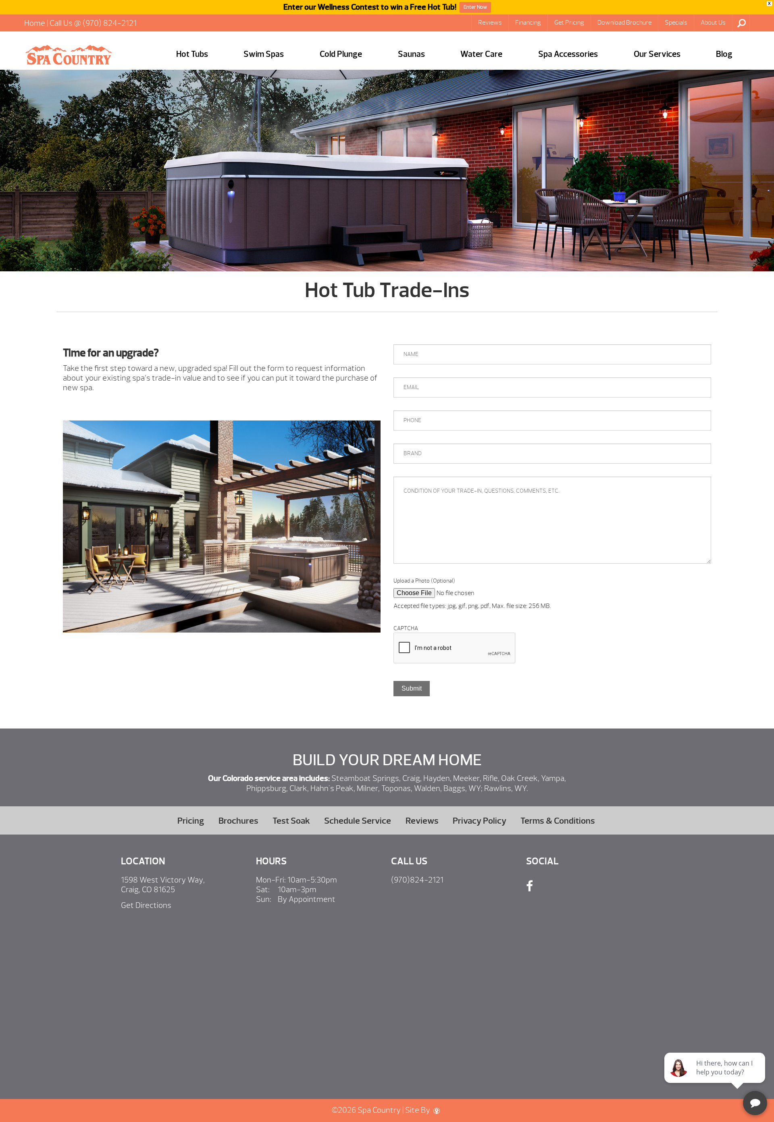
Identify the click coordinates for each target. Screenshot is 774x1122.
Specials (676, 23)
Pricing (190, 820)
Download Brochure (624, 23)
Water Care (481, 54)
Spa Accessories (568, 54)
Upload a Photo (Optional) (424, 580)
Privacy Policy (479, 820)
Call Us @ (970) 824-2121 (93, 23)
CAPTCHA (405, 628)
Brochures (238, 820)
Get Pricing (569, 23)
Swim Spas (263, 54)
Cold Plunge (341, 54)
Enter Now (475, 7)
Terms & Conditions (557, 820)
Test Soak (291, 820)
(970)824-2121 (417, 880)
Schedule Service (357, 820)
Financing (528, 23)
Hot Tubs (192, 54)
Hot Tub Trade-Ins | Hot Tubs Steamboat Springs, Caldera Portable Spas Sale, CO (68, 55)
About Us (713, 23)
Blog (724, 54)
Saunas (411, 54)
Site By (418, 1110)
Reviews (490, 23)
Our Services (657, 54)
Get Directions (146, 905)
